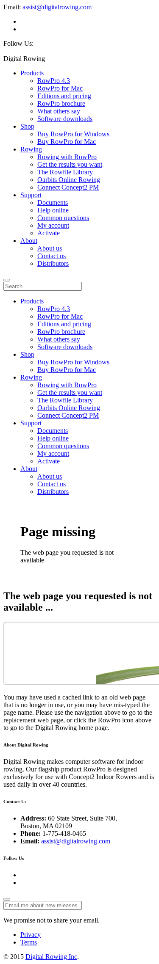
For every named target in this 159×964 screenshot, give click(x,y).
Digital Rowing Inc (51, 956)
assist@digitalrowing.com (57, 7)
